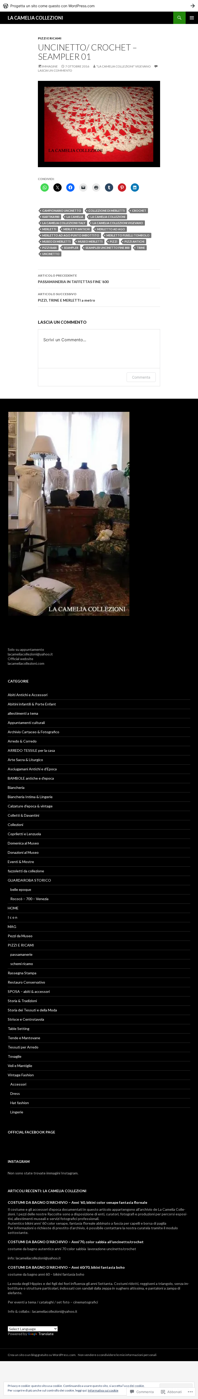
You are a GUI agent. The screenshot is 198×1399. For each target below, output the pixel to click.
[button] (69, 513)
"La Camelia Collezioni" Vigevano (123, 66)
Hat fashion (19, 1103)
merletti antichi (76, 229)
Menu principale (192, 18)
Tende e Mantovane (24, 1038)
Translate (46, 1334)
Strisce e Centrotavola (26, 1019)
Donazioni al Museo (23, 852)
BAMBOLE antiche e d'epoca (31, 778)
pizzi (113, 241)
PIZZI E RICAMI (49, 38)
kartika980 (50, 216)
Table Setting (18, 1028)
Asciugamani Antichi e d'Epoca (32, 769)
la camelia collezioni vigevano (118, 223)
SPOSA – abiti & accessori (29, 991)
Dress (15, 1093)
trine (141, 247)
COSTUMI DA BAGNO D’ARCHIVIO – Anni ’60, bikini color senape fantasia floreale (77, 1202)
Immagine (50, 66)
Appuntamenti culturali (26, 722)
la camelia (75, 216)
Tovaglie (14, 1056)
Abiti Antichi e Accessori (27, 695)
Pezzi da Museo (20, 936)
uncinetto (51, 253)
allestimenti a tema (23, 713)
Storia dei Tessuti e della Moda (32, 1010)
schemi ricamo (21, 963)
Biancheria (16, 787)
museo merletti (90, 241)
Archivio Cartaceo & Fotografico (33, 732)
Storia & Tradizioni (22, 1001)
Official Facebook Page (31, 1132)
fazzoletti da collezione (26, 871)
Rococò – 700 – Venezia (29, 899)
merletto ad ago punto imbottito (70, 235)
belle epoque (20, 889)
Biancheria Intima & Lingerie (30, 797)
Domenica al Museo (23, 843)
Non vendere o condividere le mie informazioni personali (117, 1355)
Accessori (18, 1084)
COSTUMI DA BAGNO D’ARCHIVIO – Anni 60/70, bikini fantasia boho (66, 1267)
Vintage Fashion (21, 1075)
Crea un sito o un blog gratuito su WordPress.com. (42, 1355)
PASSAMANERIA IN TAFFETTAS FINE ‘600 (73, 279)
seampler (71, 247)
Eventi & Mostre (21, 861)
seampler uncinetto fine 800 (107, 247)
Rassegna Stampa (22, 973)
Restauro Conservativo (26, 982)
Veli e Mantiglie (20, 1065)
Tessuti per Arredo (23, 1047)
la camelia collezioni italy (63, 223)
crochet (139, 210)
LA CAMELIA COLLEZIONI (35, 18)
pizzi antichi (134, 241)
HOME (13, 908)
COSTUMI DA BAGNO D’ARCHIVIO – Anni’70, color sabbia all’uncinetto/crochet (76, 1242)
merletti (49, 229)
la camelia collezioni (107, 216)
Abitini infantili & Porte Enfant (32, 704)
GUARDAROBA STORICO (29, 880)
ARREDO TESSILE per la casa (31, 750)
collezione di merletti (106, 210)
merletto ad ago (111, 229)
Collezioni (15, 824)
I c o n (12, 917)
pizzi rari (49, 247)
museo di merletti (56, 241)
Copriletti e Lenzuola (24, 834)
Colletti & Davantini (23, 815)
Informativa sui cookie (103, 1390)
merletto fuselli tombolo (128, 235)
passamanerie (21, 954)
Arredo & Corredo (22, 741)
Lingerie (16, 1112)
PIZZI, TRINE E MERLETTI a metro (66, 297)
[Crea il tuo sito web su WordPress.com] (99, 6)
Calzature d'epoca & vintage (30, 806)
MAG (12, 926)
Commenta (141, 377)
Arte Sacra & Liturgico (25, 759)
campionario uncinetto (61, 210)
